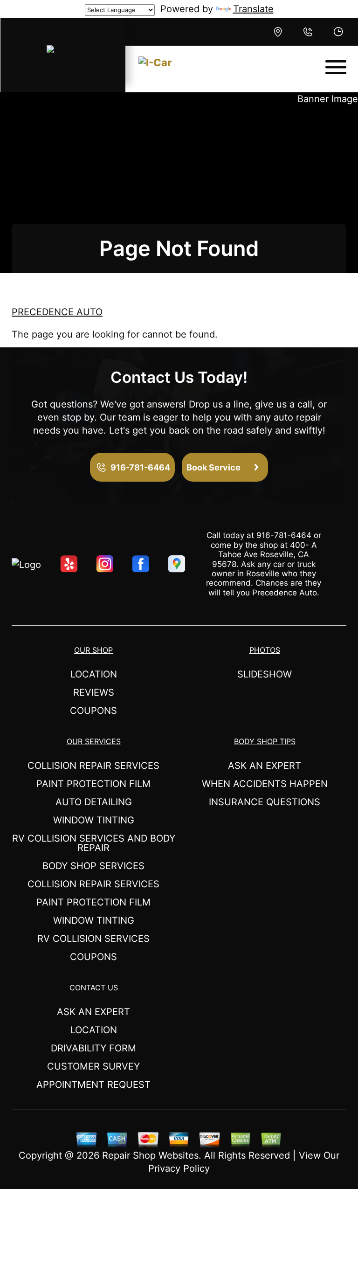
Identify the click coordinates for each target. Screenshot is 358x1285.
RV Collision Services (93, 938)
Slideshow (264, 674)
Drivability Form (93, 1048)
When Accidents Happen (265, 783)
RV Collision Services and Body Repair (93, 843)
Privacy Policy (179, 1168)
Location (93, 674)
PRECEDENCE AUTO (57, 312)
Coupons (93, 710)
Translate (253, 8)
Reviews (93, 692)
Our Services (94, 741)
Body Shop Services (93, 865)
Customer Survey (93, 1066)
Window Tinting (93, 820)
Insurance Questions (264, 802)
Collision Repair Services (93, 765)
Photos (264, 650)
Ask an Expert (264, 765)
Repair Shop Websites (150, 1155)
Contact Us (93, 987)
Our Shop (93, 650)
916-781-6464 (283, 535)
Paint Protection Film (93, 783)
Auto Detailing (93, 802)
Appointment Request (93, 1084)
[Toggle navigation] (335, 67)
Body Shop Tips (265, 741)
